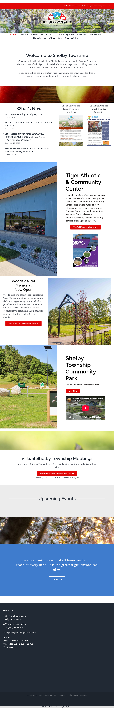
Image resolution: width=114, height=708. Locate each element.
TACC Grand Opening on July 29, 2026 (24, 114)
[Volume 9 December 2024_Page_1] (99, 116)
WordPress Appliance (48, 707)
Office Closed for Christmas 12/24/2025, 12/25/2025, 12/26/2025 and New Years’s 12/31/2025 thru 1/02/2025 (25, 137)
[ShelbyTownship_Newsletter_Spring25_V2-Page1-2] (71, 116)
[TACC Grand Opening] (85, 235)
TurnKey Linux (67, 707)
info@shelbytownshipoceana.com (99, 6)
